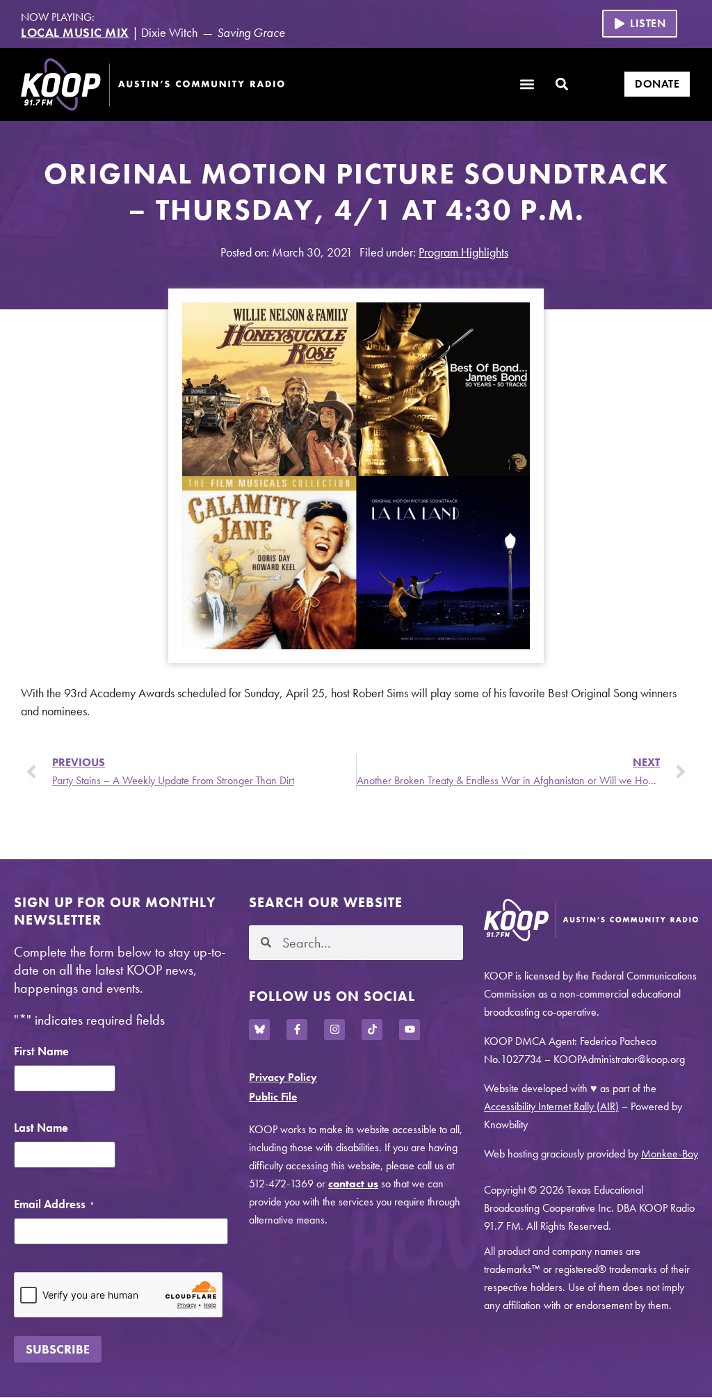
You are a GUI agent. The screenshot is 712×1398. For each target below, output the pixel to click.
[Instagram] (334, 1029)
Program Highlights (463, 252)
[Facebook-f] (296, 1029)
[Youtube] (409, 1029)
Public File (273, 1096)
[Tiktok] (372, 1029)
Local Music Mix (75, 32)
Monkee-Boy (669, 1153)
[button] (639, 24)
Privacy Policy (283, 1077)
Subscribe (58, 1349)
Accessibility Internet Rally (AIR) (551, 1106)
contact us (353, 1183)
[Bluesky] (259, 1029)
